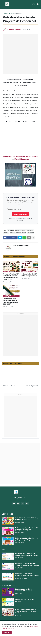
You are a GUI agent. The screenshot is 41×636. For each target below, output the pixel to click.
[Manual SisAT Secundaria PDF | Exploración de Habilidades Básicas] (8, 566)
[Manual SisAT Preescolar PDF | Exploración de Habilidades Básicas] (8, 576)
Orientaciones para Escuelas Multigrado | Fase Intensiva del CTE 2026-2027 (10, 301)
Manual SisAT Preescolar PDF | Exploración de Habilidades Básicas (27, 574)
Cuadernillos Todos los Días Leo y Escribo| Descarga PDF (26, 518)
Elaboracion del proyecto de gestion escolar (20, 156)
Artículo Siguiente (31, 386)
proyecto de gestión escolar (18, 232)
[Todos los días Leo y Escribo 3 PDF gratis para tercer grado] (8, 531)
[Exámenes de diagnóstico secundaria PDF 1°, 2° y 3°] (8, 592)
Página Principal (8, 13)
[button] (2, 4)
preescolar (30, 230)
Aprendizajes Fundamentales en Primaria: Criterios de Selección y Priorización (26, 611)
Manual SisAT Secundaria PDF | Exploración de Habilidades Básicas (27, 564)
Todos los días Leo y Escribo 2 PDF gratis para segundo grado (26, 539)
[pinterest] (27, 503)
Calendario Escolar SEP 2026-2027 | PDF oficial (29, 275)
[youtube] (18, 503)
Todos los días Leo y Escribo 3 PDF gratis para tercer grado (26, 528)
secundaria (30, 232)
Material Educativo (21, 159)
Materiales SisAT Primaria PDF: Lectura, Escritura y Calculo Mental (26, 554)
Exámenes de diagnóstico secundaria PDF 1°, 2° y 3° (23, 590)
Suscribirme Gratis (20, 214)
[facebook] (14, 503)
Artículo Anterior (9, 386)
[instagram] (22, 503)
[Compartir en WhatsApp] (24, 237)
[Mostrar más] (33, 237)
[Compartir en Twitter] (20, 237)
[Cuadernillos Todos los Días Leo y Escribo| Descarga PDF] (8, 521)
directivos (18, 13)
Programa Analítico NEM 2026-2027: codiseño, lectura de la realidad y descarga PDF (11, 276)
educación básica (20, 230)
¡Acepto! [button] (7, 632)
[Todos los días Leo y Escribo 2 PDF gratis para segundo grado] (8, 541)
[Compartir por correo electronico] (29, 237)
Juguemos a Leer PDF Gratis (24, 599)
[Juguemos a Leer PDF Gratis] (8, 602)
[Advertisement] (20, 54)
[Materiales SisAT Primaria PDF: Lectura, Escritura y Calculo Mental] (8, 556)
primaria (6, 232)
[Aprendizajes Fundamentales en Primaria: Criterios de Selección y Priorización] (8, 612)
